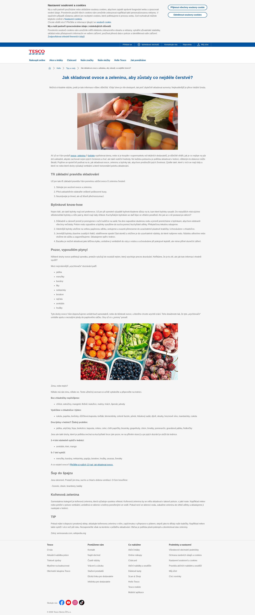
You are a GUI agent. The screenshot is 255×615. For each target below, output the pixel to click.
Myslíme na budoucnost (58, 566)
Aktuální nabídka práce (58, 555)
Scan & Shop (134, 576)
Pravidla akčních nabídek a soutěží (185, 566)
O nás (50, 550)
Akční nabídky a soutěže (139, 566)
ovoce (73, 156)
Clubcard (132, 560)
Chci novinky (175, 576)
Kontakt (91, 550)
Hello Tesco (133, 582)
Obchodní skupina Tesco (58, 571)
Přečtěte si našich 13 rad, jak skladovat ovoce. (91, 465)
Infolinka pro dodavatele (99, 582)
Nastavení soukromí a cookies (183, 560)
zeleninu (81, 156)
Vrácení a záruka (95, 566)
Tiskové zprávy (54, 560)
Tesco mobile (134, 587)
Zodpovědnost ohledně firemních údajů (66, 36)
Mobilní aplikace (136, 592)
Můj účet (173, 571)
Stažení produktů (96, 571)
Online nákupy (135, 555)
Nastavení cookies (73, 19)
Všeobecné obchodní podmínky (184, 550)
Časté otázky (94, 560)
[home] (50, 68)
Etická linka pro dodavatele (100, 576)
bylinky (91, 156)
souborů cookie (104, 22)
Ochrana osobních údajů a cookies (185, 555)
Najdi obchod (94, 555)
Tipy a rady (70, 68)
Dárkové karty (134, 571)
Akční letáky (134, 550)
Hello (59, 68)
